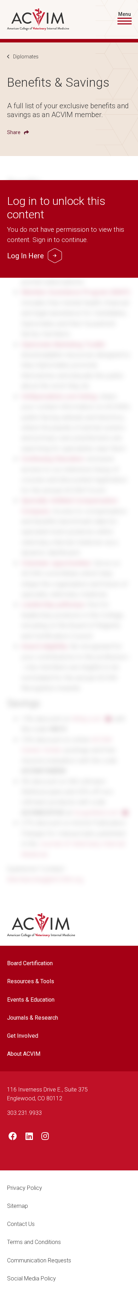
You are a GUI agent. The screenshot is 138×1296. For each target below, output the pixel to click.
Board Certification (30, 963)
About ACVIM (23, 1053)
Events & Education (30, 999)
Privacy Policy (24, 1188)
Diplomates (26, 56)
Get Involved (22, 1035)
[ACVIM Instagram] (45, 1137)
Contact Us (21, 1224)
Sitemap (17, 1206)
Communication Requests (39, 1260)
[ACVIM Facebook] (12, 1137)
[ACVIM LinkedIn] (29, 1137)
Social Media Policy (31, 1278)
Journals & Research (32, 1017)
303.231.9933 (24, 1113)
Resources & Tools (30, 981)
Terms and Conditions (34, 1242)
